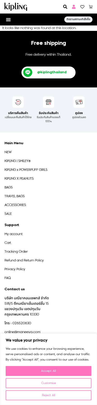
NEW (8, 152)
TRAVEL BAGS (15, 196)
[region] (48, 369)
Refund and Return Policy (24, 260)
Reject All (48, 395)
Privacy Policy (15, 269)
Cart (8, 243)
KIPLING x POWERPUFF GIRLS (26, 170)
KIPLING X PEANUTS (19, 178)
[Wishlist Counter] (82, 7)
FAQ (8, 278)
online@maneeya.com (22, 332)
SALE (8, 214)
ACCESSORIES (15, 205)
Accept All (48, 371)
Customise (48, 383)
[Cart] (90, 7)
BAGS (9, 187)
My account (14, 234)
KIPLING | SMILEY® (18, 161)
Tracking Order (16, 251)
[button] (8, 19)
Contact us (15, 289)
